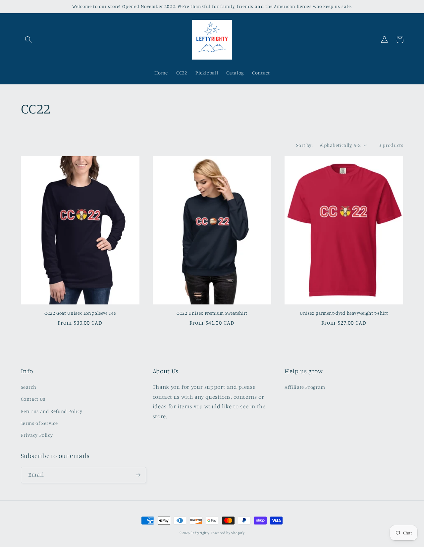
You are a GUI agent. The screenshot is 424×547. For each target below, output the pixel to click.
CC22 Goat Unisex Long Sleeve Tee (80, 313)
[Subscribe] (137, 475)
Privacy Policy (37, 435)
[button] (28, 39)
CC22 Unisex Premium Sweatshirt (212, 313)
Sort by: (304, 145)
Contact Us (33, 399)
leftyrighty (200, 533)
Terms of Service (39, 423)
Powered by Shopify (227, 533)
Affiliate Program (305, 387)
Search (28, 387)
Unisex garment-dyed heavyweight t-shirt (344, 313)
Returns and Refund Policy (51, 411)
